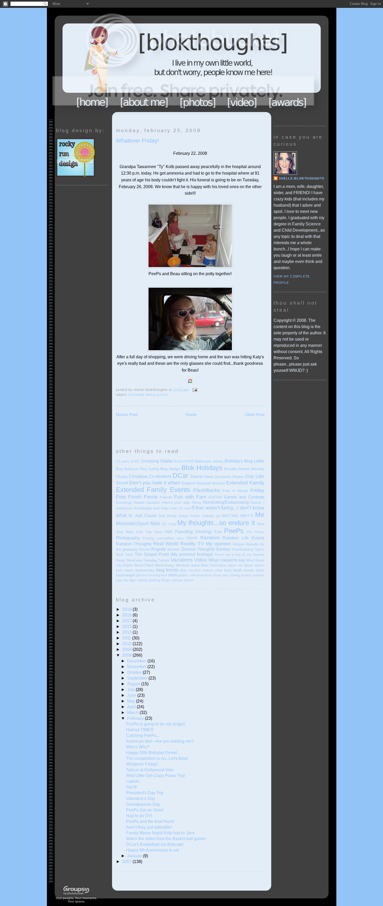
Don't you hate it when (154, 482)
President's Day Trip (144, 793)
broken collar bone (216, 570)
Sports (259, 549)
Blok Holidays (201, 467)
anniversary (145, 570)
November (137, 666)
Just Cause (146, 515)
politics (183, 575)
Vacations (182, 560)
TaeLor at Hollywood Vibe (150, 770)
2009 (127, 649)
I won (173, 508)
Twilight (163, 560)
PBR (168, 532)
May (131, 701)
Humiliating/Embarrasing (226, 502)
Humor (256, 502)
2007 (127, 861)
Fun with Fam (190, 497)
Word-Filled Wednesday (154, 565)
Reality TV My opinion (205, 543)
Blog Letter (254, 461)
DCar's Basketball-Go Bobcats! (154, 844)
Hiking (196, 502)
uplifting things (159, 580)
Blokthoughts (177, 64)
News (158, 532)
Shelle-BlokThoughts (302, 178)
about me (235, 565)
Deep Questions (217, 476)
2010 (127, 644)
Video (200, 560)
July (131, 689)
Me (259, 514)
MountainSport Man (138, 523)
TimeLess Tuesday (141, 560)
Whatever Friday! (137, 140)
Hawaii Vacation (147, 502)
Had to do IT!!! (139, 815)
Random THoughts (134, 544)
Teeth (129, 555)
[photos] (198, 102)
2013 (127, 632)
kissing (154, 575)
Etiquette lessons (210, 483)
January (135, 856)
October (135, 672)
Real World (165, 543)
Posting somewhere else (163, 538)
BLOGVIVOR (184, 461)
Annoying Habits (156, 461)
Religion (239, 544)
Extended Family (245, 482)
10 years (122, 461)
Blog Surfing (149, 469)
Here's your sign (176, 502)
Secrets (173, 549)
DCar (180, 475)
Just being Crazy (173, 516)
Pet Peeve (255, 532)
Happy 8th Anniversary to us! (152, 850)
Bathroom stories (209, 461)
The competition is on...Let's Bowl (157, 758)
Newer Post (127, 414)
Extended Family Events (148, 395)
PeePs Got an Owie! (145, 810)
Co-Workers (160, 476)
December (137, 661)
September (138, 678)
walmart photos (182, 580)
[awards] (287, 102)
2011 (127, 638)
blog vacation (190, 570)
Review (144, 549)
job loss (142, 575)
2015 (127, 626)
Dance (196, 476)
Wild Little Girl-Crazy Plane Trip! (155, 775)
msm (172, 575)
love (164, 575)
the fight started (135, 580)
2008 (127, 655)
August (134, 684)
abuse (248, 565)
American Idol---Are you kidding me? (160, 741)
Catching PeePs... (142, 735)
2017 (127, 621)
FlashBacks (206, 490)
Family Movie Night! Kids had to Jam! (160, 833)
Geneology (124, 502)
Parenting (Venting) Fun (198, 531)
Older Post (254, 414)
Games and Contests (244, 497)
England (188, 483)
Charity (122, 476)
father (260, 570)
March (133, 712)
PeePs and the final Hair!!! (150, 821)
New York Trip (139, 532)
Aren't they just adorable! (149, 827)
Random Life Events (243, 538)
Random (210, 537)
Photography (128, 538)
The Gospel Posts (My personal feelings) (174, 554)
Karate (195, 516)
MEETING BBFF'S (237, 516)
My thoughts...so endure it (216, 522)
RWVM (192, 538)
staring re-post (240, 575)
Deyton (238, 476)
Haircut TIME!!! (139, 730)
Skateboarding (242, 549)
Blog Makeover (127, 469)
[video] (242, 102)
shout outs (220, 575)
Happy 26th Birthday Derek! (151, 752)
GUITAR (215, 497)
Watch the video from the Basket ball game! (166, 838)
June (132, 695)
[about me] (144, 102)
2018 (127, 615)
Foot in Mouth (235, 491)
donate (249, 570)
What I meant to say (226, 560)
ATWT (135, 461)
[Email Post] (194, 389)
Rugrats (158, 549)
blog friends (167, 570)
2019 (127, 609)
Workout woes (187, 565)
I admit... (133, 781)
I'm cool (184, 508)
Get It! (131, 787)
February (136, 718)
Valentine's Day (140, 798)
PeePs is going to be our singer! (155, 724)
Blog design (170, 469)
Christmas (138, 476)
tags (119, 580)
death (237, 570)
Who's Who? (138, 747)
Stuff (119, 555)
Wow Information (213, 565)
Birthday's (234, 461)
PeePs (234, 530)
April (132, 707)
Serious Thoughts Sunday (205, 549)
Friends (166, 497)
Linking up (211, 516)
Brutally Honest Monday (244, 469)
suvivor (258, 575)
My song (169, 524)
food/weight (125, 575)
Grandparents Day (143, 804)
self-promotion (200, 575)
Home (92, 102)
